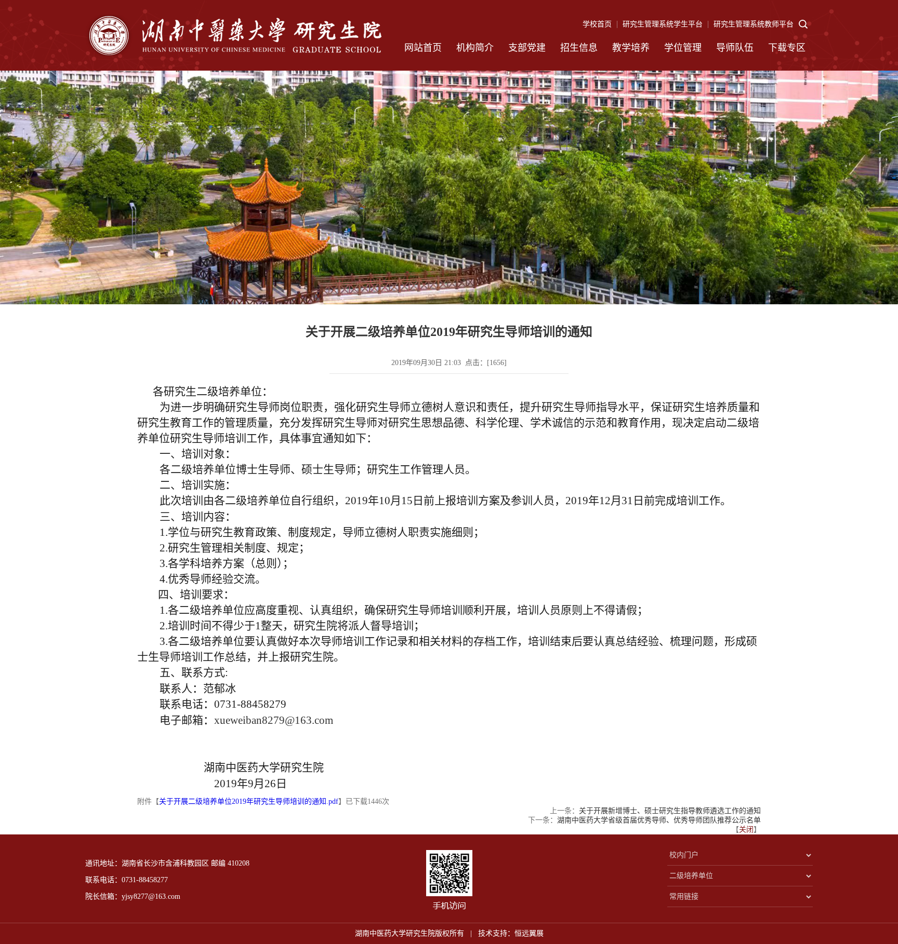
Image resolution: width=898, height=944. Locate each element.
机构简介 (475, 48)
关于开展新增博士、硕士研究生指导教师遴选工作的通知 (670, 811)
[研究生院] (233, 35)
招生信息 (579, 48)
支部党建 (527, 48)
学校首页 (597, 24)
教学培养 (631, 48)
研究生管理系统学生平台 (663, 24)
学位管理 (683, 48)
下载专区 (786, 48)
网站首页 (423, 48)
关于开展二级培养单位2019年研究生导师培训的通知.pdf (248, 801)
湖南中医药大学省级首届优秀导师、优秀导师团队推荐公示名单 (659, 820)
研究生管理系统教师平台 (754, 24)
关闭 (746, 829)
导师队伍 (735, 48)
